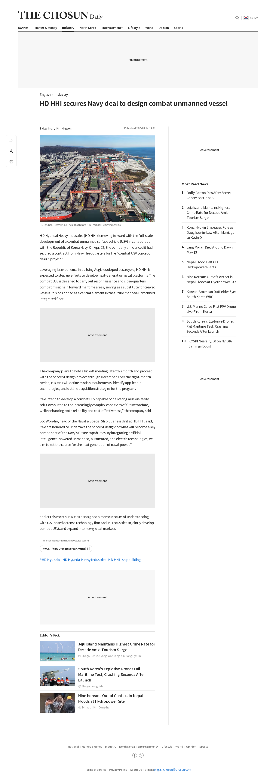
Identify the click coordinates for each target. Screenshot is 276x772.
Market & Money (92, 746)
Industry (61, 94)
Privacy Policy (118, 769)
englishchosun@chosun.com (172, 769)
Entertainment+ (148, 746)
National (73, 746)
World (179, 746)
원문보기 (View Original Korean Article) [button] (64, 548)
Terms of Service (95, 769)
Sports (203, 746)
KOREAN (254, 17)
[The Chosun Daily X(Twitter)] (141, 756)
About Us (136, 769)
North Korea (127, 746)
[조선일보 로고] (60, 15)
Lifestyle (166, 746)
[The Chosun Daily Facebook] (135, 756)
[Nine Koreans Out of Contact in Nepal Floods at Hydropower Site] (57, 703)
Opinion (191, 746)
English (45, 94)
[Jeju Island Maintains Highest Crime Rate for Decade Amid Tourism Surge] (57, 651)
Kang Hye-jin (133, 656)
